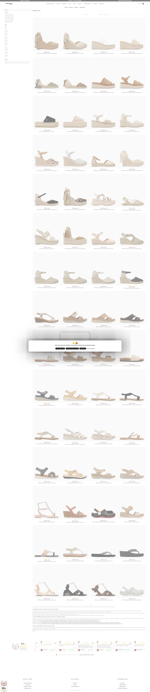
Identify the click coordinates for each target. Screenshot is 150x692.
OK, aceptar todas (60, 348)
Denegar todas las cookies (72, 348)
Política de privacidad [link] (91, 348)
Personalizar (82, 348)
